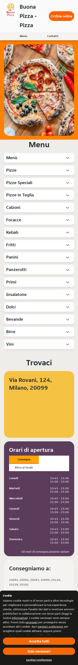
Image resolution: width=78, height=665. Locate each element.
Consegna (24, 459)
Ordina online (61, 16)
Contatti (52, 36)
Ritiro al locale (24, 467)
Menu (23, 36)
